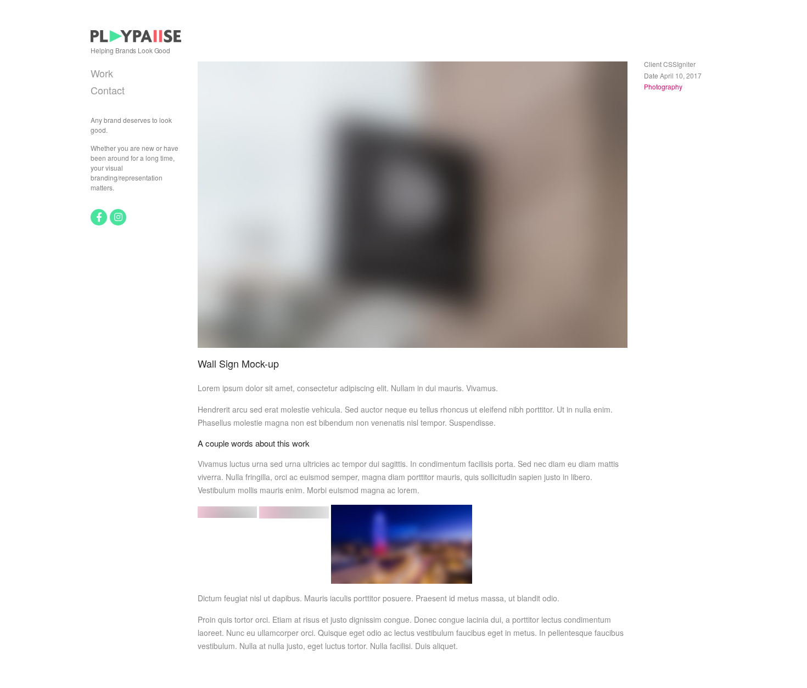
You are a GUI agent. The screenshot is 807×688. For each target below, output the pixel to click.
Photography (663, 86)
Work (102, 73)
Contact (108, 90)
